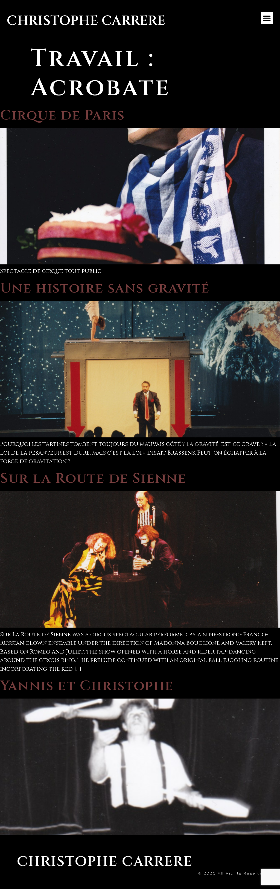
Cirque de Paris (62, 115)
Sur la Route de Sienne (93, 478)
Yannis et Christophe (86, 685)
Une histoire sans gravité (104, 288)
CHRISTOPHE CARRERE (86, 21)
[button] (267, 18)
